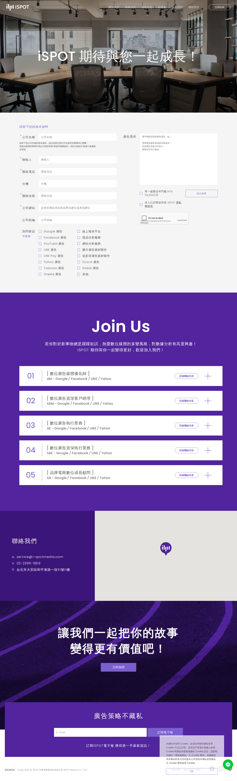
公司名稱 (27, 137)
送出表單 (202, 193)
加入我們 (177, 7)
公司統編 (28, 220)
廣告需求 (129, 137)
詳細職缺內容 (186, 376)
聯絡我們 (193, 7)
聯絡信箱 (27, 196)
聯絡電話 (27, 172)
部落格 (162, 7)
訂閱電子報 (165, 732)
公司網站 (27, 208)
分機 (25, 184)
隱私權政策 (10, 769)
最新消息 (147, 7)
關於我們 (114, 7)
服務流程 (130, 7)
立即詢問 (219, 7)
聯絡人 (25, 160)
